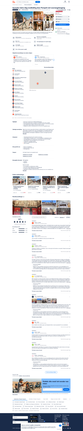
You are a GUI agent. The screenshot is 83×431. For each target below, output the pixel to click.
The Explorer (56, 424)
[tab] (19, 399)
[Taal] (65, 1)
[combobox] (26, 2)
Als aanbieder (64, 416)
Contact (40, 416)
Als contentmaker (65, 418)
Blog (55, 419)
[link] (19, 185)
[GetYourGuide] (13, 1)
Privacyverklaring (15, 394)
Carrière (56, 418)
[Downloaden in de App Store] (33, 421)
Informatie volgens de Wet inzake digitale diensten (46, 424)
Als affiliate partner (65, 419)
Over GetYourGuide (57, 416)
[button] (23, 9)
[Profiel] (69, 1)
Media (55, 421)
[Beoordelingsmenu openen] (70, 223)
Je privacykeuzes (41, 421)
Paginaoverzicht (41, 425)
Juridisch (40, 418)
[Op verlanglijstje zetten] (25, 177)
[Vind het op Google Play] (33, 417)
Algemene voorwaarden (42, 422)
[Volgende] (54, 60)
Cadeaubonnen (57, 422)
